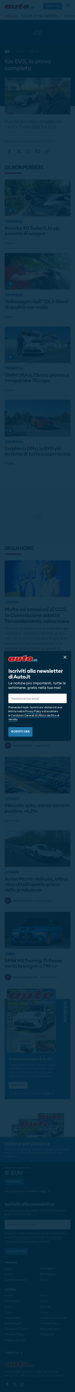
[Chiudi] (65, 657)
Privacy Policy (33, 711)
